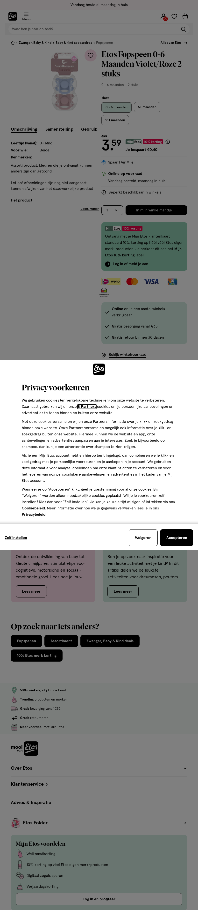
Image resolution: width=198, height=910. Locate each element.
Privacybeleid (33, 514)
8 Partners (87, 407)
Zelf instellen (16, 538)
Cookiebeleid (33, 508)
